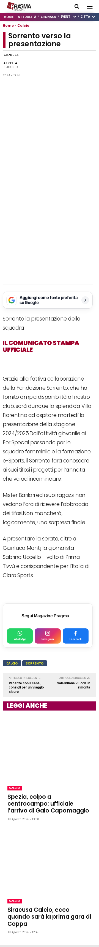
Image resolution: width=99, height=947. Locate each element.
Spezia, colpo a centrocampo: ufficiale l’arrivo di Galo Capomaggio (48, 803)
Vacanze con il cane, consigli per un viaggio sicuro (26, 687)
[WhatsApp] (39, 65)
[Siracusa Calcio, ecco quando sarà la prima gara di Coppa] (49, 860)
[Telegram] (64, 65)
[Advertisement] (49, 231)
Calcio (23, 25)
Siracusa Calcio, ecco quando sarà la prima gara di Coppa (49, 916)
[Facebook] (26, 65)
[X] (52, 65)
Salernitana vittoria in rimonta (73, 685)
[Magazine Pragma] (19, 6)
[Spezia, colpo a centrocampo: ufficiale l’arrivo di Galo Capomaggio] (49, 747)
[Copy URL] (77, 65)
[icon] (77, 6)
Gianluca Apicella (11, 59)
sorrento (34, 663)
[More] (90, 65)
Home (8, 25)
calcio (12, 663)
